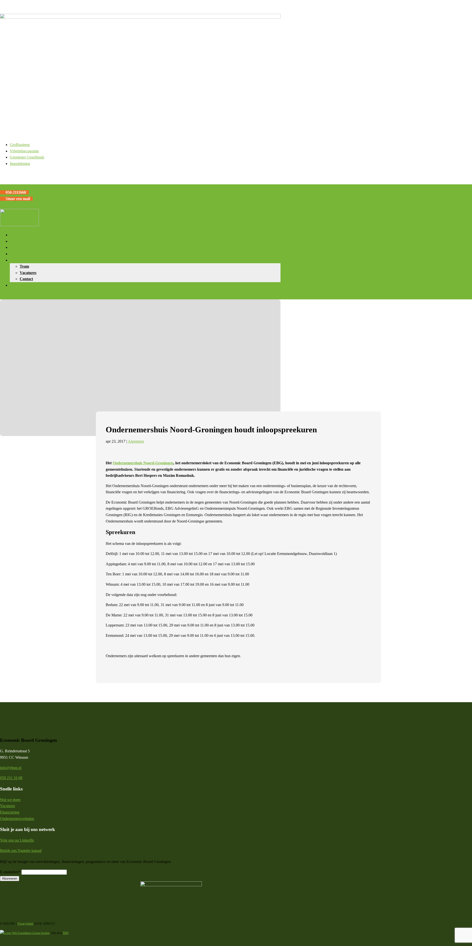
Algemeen (136, 441)
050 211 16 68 (11, 778)
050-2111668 (16, 192)
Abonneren (9, 878)
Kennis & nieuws (24, 254)
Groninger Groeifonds (27, 157)
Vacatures (28, 273)
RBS (66, 933)
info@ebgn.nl (10, 768)
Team (24, 266)
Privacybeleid (25, 923)
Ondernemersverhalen (28, 247)
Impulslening (20, 163)
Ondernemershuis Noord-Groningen (143, 463)
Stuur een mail (18, 199)
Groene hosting (40, 933)
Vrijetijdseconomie (24, 151)
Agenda (16, 285)
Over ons (17, 260)
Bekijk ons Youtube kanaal (21, 850)
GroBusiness (20, 145)
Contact (26, 279)
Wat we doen (20, 235)
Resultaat (18, 241)
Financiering (9, 812)
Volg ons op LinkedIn (17, 840)
